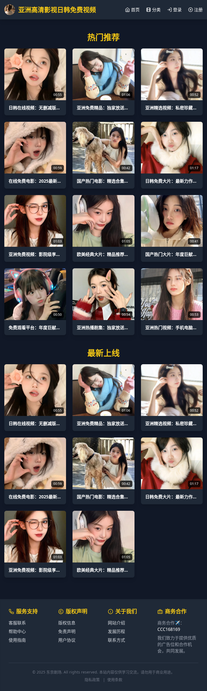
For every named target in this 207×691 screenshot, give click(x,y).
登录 (177, 10)
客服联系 (17, 623)
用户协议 (66, 640)
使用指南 (17, 640)
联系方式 (116, 640)
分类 (156, 10)
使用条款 (114, 679)
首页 (135, 10)
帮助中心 (17, 631)
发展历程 (116, 631)
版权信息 (66, 623)
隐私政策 (92, 679)
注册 (198, 10)
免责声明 (66, 631)
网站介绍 (116, 623)
